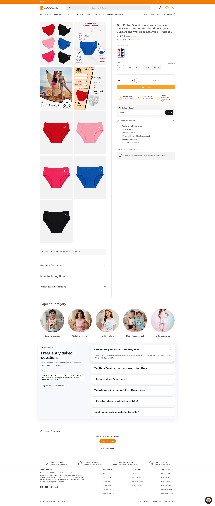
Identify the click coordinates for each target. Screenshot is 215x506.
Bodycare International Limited (56, 501)
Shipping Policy (169, 501)
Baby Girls (58, 14)
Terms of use (144, 501)
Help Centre (107, 489)
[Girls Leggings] (163, 320)
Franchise (135, 489)
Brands (159, 2)
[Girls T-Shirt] (107, 320)
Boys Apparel (165, 473)
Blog (104, 473)
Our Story (135, 473)
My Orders (106, 481)
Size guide (171, 63)
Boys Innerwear (52, 336)
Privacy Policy (156, 501)
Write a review (107, 441)
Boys (70, 14)
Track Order (154, 14)
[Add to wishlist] (68, 26)
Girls (79, 14)
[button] (173, 7)
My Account (107, 485)
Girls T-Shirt (107, 336)
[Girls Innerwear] (80, 320)
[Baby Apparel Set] (135, 320)
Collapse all (59, 386)
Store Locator (170, 2)
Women (98, 14)
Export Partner (137, 485)
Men (88, 14)
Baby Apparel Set (135, 336)
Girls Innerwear (80, 336)
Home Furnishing (114, 14)
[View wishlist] (167, 7)
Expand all (47, 386)
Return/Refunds (108, 493)
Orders (144, 14)
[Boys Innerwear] (52, 320)
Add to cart (156, 80)
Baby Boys (44, 14)
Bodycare (120, 149)
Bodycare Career (137, 481)
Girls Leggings (162, 336)
